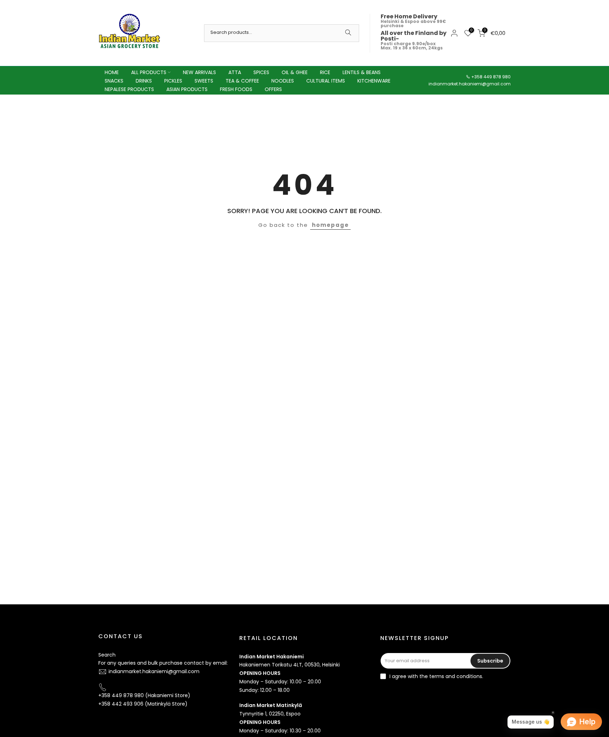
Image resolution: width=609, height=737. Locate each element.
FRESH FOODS (236, 89)
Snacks (114, 80)
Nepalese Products (129, 89)
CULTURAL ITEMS (325, 80)
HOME (112, 72)
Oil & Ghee (295, 72)
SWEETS (204, 80)
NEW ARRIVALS (199, 72)
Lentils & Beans (362, 72)
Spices (261, 72)
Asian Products (187, 89)
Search (107, 654)
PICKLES (173, 80)
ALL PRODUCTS (148, 72)
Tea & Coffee (242, 80)
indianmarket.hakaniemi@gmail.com (470, 84)
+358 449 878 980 (491, 77)
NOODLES (282, 80)
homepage (330, 225)
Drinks (144, 80)
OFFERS (273, 89)
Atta (234, 72)
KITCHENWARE (373, 80)
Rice (325, 72)
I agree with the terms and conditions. (436, 676)
